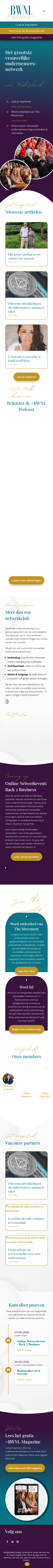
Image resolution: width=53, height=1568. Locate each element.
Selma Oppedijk (38, 1095)
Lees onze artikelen (21, 106)
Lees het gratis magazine (26, 37)
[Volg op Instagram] (18, 1542)
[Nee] (49, 1558)
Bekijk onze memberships (26, 1029)
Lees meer (13, 261)
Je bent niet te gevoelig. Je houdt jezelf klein (24, 359)
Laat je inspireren (26, 24)
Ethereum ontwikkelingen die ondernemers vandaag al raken (26, 307)
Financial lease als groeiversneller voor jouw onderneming (24, 1254)
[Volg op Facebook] (7, 1542)
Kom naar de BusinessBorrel (26, 31)
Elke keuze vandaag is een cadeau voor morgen (24, 256)
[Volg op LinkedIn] (12, 1542)
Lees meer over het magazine (25, 1468)
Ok (27, 1564)
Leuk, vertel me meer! (26, 856)
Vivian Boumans (20, 1095)
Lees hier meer (19, 120)
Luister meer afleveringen (26, 580)
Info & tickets (24, 1350)
